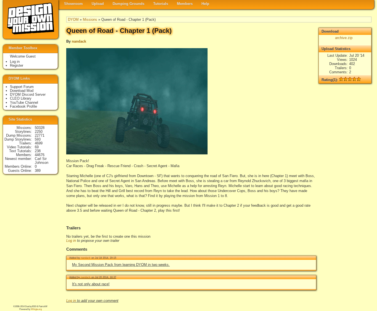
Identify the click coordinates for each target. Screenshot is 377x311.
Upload (98, 4)
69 (37, 147)
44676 (39, 155)
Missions (90, 19)
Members (185, 4)
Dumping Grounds (128, 4)
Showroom (73, 4)
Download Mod (21, 91)
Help (205, 4)
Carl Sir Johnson (41, 161)
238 (38, 151)
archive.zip (343, 38)
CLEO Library (20, 98)
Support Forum (22, 87)
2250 (39, 131)
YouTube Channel (24, 102)
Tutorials (160, 4)
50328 (39, 128)
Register (16, 65)
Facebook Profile (23, 106)
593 (38, 139)
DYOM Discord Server (28, 94)
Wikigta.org (36, 309)
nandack (79, 41)
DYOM (73, 19)
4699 (39, 143)
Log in (71, 241)
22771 (39, 135)
